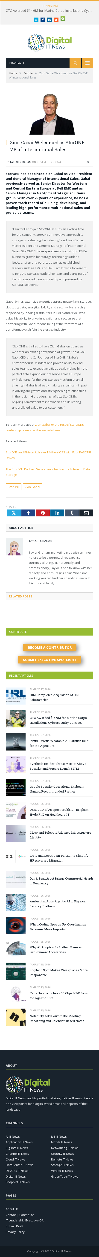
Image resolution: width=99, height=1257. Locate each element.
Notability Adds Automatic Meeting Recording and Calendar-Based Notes (57, 1018)
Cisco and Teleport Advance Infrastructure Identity (60, 834)
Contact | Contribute (20, 1215)
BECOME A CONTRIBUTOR (50, 647)
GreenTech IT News (64, 1176)
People (88, 162)
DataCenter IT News (19, 1165)
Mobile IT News (61, 1142)
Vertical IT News (62, 1171)
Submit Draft (14, 1226)
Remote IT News (62, 1159)
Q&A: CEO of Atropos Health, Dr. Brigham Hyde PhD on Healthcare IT (59, 812)
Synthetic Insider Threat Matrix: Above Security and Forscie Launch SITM (58, 766)
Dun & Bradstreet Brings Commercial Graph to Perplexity (61, 880)
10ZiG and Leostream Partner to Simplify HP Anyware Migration (59, 857)
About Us (12, 1209)
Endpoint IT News (18, 1182)
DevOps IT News (17, 1171)
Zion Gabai (32, 487)
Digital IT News (16, 1176)
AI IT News (13, 1136)
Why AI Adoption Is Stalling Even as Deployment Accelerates (56, 949)
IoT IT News (59, 1136)
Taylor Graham (20, 162)
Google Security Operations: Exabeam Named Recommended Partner (57, 788)
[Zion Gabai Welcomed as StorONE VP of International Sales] (49, 114)
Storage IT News (62, 1165)
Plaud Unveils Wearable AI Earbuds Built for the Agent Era (48, 11)
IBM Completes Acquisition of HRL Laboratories (55, 697)
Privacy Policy (15, 1232)
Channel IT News (17, 1153)
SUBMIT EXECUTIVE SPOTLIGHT (49, 659)
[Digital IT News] (50, 42)
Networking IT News (65, 1148)
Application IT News (19, 1142)
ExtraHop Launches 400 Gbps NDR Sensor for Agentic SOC (60, 995)
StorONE (14, 487)
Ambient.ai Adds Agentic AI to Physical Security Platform (58, 903)
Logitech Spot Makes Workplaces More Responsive (59, 972)
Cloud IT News (15, 1159)
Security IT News (62, 1153)
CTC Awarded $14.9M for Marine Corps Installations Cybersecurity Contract (58, 720)
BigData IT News (17, 1148)
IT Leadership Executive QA (25, 1220)
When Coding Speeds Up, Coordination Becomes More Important (58, 926)
